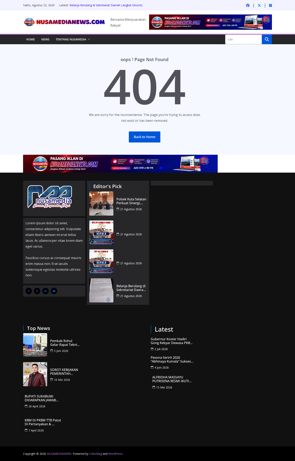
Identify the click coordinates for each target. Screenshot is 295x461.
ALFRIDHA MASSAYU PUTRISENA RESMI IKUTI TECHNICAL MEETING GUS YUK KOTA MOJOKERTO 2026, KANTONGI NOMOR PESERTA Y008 (172, 379)
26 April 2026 (36, 406)
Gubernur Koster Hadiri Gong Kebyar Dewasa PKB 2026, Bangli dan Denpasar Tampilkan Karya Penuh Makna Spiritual (171, 341)
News (45, 39)
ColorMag (95, 454)
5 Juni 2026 (61, 351)
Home (30, 39)
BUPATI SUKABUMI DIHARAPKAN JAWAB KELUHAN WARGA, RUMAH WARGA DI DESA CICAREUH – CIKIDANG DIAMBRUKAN (45, 398)
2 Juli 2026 (161, 349)
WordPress (115, 454)
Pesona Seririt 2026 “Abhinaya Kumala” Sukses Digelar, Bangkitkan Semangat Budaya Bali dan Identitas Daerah (171, 359)
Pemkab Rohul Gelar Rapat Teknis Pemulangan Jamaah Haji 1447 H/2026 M (64, 343)
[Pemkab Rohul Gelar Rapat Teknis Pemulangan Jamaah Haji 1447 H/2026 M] (35, 345)
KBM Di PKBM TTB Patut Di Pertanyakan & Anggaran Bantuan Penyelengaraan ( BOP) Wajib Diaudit (43, 422)
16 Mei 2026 (62, 380)
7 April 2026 (36, 430)
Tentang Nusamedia (71, 39)
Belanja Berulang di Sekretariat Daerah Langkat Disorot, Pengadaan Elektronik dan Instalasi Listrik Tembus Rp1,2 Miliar (130, 288)
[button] (88, 39)
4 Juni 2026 (162, 367)
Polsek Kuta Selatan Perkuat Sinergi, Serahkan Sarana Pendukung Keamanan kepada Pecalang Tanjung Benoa (131, 201)
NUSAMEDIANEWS (59, 454)
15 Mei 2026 (164, 387)
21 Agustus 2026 (131, 209)
